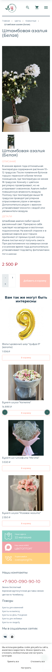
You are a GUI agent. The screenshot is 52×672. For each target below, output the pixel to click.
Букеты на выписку (11, 611)
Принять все (13, 661)
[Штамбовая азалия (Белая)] (26, 89)
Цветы (18, 20)
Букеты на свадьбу (11, 622)
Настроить (26, 667)
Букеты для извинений (12, 607)
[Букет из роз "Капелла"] (26, 382)
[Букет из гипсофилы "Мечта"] (26, 438)
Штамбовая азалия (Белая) (17, 24)
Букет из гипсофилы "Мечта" (20, 457)
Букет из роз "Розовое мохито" (21, 513)
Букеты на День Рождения (14, 615)
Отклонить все (38, 661)
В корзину (26, 357)
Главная (6, 20)
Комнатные (31, 20)
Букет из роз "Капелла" (16, 402)
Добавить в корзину (34, 280)
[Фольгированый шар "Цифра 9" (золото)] (26, 324)
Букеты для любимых (12, 618)
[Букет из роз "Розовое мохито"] (26, 493)
